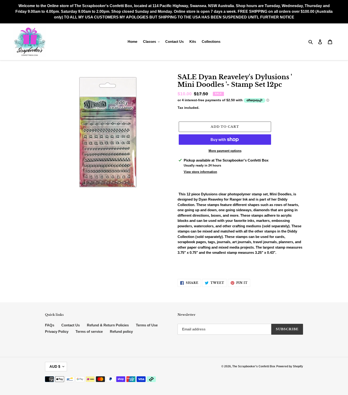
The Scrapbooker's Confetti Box (253, 366)
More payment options (225, 151)
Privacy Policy (56, 331)
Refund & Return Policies (108, 325)
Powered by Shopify (289, 366)
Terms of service (89, 331)
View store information (200, 172)
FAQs (49, 325)
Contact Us (70, 325)
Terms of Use (147, 325)
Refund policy (121, 331)
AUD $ (54, 366)
